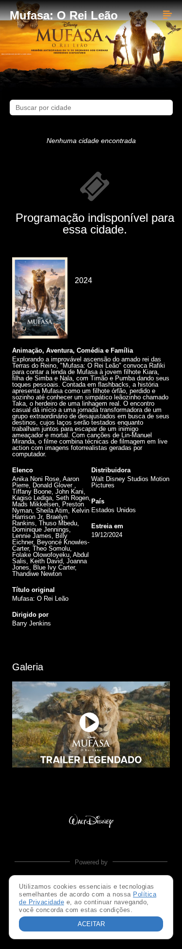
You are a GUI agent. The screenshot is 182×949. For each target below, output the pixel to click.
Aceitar (91, 924)
